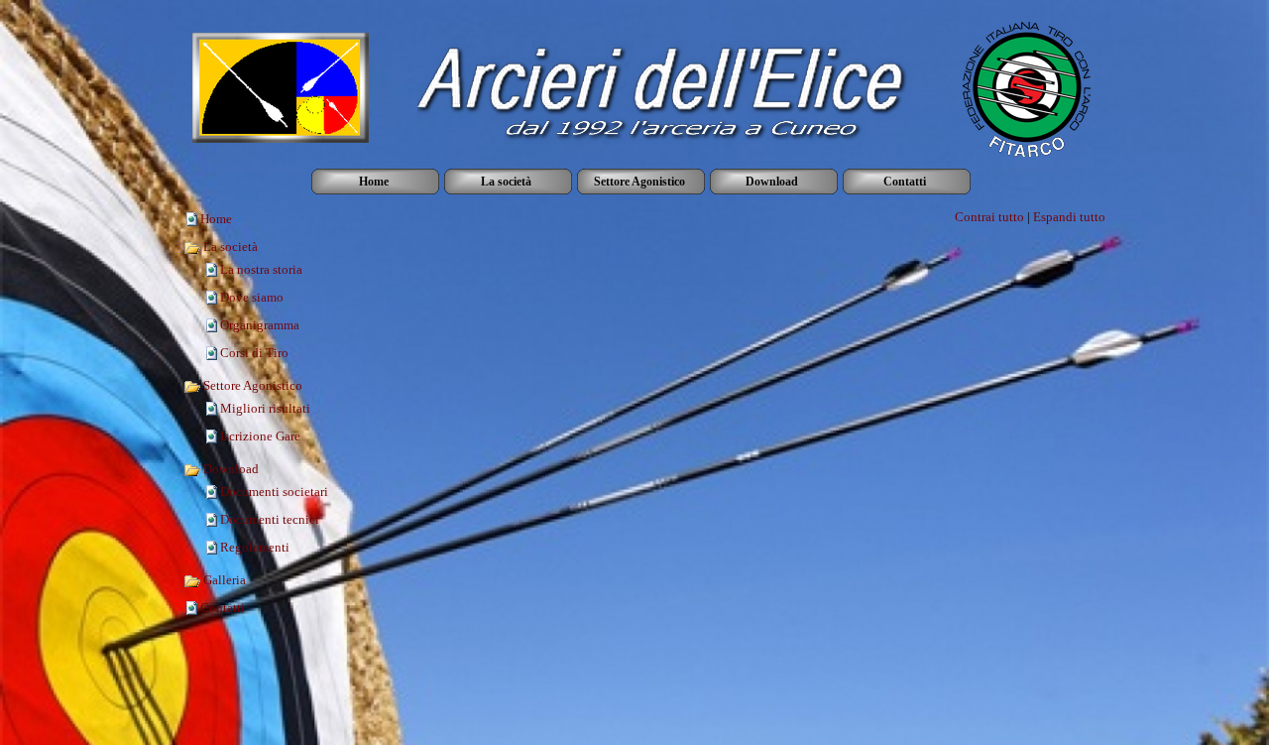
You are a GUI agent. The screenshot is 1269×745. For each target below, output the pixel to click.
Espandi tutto (1069, 216)
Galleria (223, 579)
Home (216, 218)
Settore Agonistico (251, 385)
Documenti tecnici (269, 519)
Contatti (222, 607)
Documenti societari (274, 491)
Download (229, 468)
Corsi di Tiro (254, 352)
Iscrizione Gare (260, 436)
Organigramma (259, 324)
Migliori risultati (265, 408)
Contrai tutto (989, 216)
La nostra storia (261, 269)
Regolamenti (254, 547)
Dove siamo (252, 297)
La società (229, 246)
